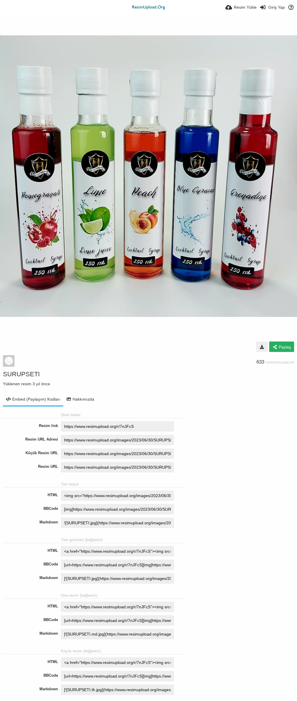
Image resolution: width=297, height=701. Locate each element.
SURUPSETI (21, 374)
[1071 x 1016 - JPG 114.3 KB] (262, 347)
